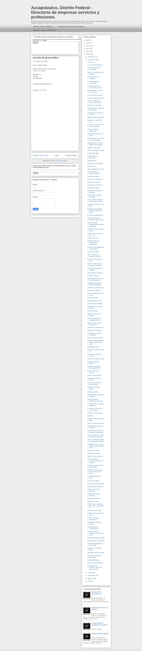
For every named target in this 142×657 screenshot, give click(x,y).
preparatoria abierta (93, 290)
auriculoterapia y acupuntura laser (93, 172)
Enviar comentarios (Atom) (59, 161)
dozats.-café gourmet (94, 375)
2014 (88, 43)
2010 (88, 54)
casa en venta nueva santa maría (94, 323)
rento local (90, 62)
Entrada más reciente (40, 155)
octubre (90, 572)
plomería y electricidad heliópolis (94, 269)
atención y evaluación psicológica (94, 556)
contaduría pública (93, 252)
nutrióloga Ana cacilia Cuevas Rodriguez (94, 284)
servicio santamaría (93, 498)
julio (89, 581)
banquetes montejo (93, 182)
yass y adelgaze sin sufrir (95, 169)
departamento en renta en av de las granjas (96, 139)
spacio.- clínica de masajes (93, 371)
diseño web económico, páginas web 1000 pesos (95, 471)
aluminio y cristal (92, 501)
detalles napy (91, 160)
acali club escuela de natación (94, 355)
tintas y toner (91, 166)
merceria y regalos (93, 481)
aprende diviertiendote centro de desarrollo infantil (94, 210)
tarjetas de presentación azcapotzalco (95, 466)
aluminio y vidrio (92, 298)
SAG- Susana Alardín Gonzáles (94, 196)
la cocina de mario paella (95, 483)
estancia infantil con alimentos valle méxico (95, 219)
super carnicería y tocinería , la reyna (94, 255)
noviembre (91, 59)
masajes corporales (93, 147)
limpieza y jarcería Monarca (93, 362)
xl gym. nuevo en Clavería (95, 423)
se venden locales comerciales (93, 82)
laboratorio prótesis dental (95, 552)
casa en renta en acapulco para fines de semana (95, 460)
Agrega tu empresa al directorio (44, 30)
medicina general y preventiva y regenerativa (93, 242)
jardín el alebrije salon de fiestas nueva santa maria (95, 342)
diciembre (91, 57)
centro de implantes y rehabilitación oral (94, 319)
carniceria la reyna (93, 450)
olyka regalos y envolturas (95, 540)
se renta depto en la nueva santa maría (94, 86)
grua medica (43, 90)
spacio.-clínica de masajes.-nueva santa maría (95, 533)
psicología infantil (93, 347)
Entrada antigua (71, 155)
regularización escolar (94, 301)
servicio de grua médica (95, 337)
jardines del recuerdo (94, 105)
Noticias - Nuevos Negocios (43, 26)
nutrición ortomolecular (94, 413)
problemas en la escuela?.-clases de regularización (94, 567)
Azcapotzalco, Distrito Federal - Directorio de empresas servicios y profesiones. (65, 12)
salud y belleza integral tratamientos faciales (94, 200)
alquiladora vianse (93, 188)
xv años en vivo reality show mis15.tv (94, 409)
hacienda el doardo (93, 453)
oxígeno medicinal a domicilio (94, 490)
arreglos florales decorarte (92, 157)
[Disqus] (55, 120)
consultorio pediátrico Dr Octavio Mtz (95, 544)
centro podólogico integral (95, 150)
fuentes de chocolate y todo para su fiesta (94, 264)
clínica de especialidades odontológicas (95, 248)
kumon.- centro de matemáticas (93, 518)
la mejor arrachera (93, 275)
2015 (88, 40)
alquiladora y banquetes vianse (99, 624)
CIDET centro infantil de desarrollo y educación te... (95, 505)
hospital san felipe (93, 153)
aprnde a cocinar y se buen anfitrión (94, 383)
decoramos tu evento (94, 510)
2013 (88, 46)
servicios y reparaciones (95, 179)
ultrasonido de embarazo (95, 486)
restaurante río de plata (95, 163)
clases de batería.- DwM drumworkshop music (95, 436)
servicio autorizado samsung (93, 494)
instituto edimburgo (93, 560)
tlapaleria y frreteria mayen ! (93, 388)
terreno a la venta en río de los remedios (95, 125)
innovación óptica (93, 392)
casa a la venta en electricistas (93, 130)
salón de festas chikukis (95, 456)
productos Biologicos (96, 593)
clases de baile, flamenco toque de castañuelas (95, 431)
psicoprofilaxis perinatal (95, 273)
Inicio (57, 155)
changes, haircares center (95, 359)
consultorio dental (93, 176)
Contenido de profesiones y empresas (71, 26)
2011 (88, 51)
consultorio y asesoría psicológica (94, 334)
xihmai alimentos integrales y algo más (95, 400)
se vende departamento (95, 65)
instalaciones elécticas (94, 330)
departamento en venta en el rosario (95, 91)
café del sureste (92, 238)
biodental (90, 416)
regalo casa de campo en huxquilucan (95, 109)
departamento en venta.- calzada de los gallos (95, 143)
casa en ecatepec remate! (95, 98)
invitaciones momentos (94, 185)
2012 (88, 48)
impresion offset (92, 311)
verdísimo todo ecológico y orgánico (95, 404)
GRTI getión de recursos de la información (95, 279)
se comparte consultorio (95, 95)
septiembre (92, 575)
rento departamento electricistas (93, 68)
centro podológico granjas (95, 538)
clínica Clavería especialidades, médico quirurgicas (95, 224)
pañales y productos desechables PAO (94, 367)
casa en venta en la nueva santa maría (94, 101)
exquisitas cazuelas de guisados (94, 191)
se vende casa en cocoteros (93, 77)
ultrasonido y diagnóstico (95, 327)
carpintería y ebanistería (95, 287)
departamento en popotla (95, 117)
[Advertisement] (6, 579)
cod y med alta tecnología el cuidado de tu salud (95, 440)
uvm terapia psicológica (95, 303)
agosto (90, 578)
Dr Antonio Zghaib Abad (95, 215)
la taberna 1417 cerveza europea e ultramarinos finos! (95, 446)
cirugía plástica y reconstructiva (92, 527)
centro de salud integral (95, 563)
